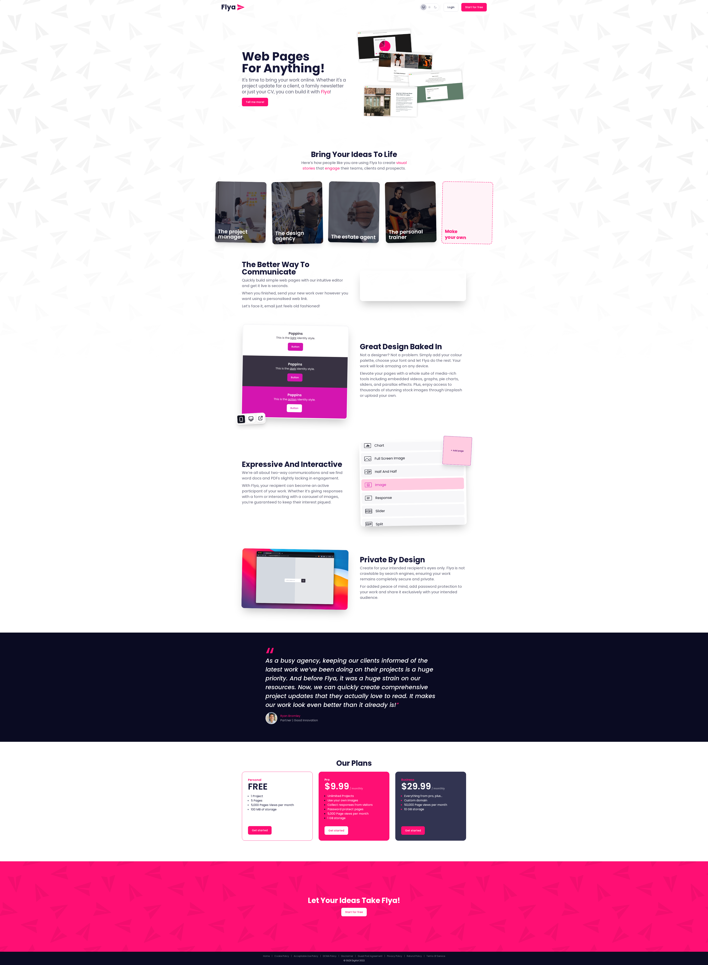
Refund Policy (414, 956)
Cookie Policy (281, 956)
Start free (474, 7)
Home (266, 956)
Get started (260, 830)
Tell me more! (255, 102)
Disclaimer (347, 956)
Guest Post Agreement (370, 956)
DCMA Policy (329, 956)
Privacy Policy (394, 956)
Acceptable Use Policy (306, 956)
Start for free (354, 912)
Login (450, 7)
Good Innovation (306, 720)
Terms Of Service (435, 956)
